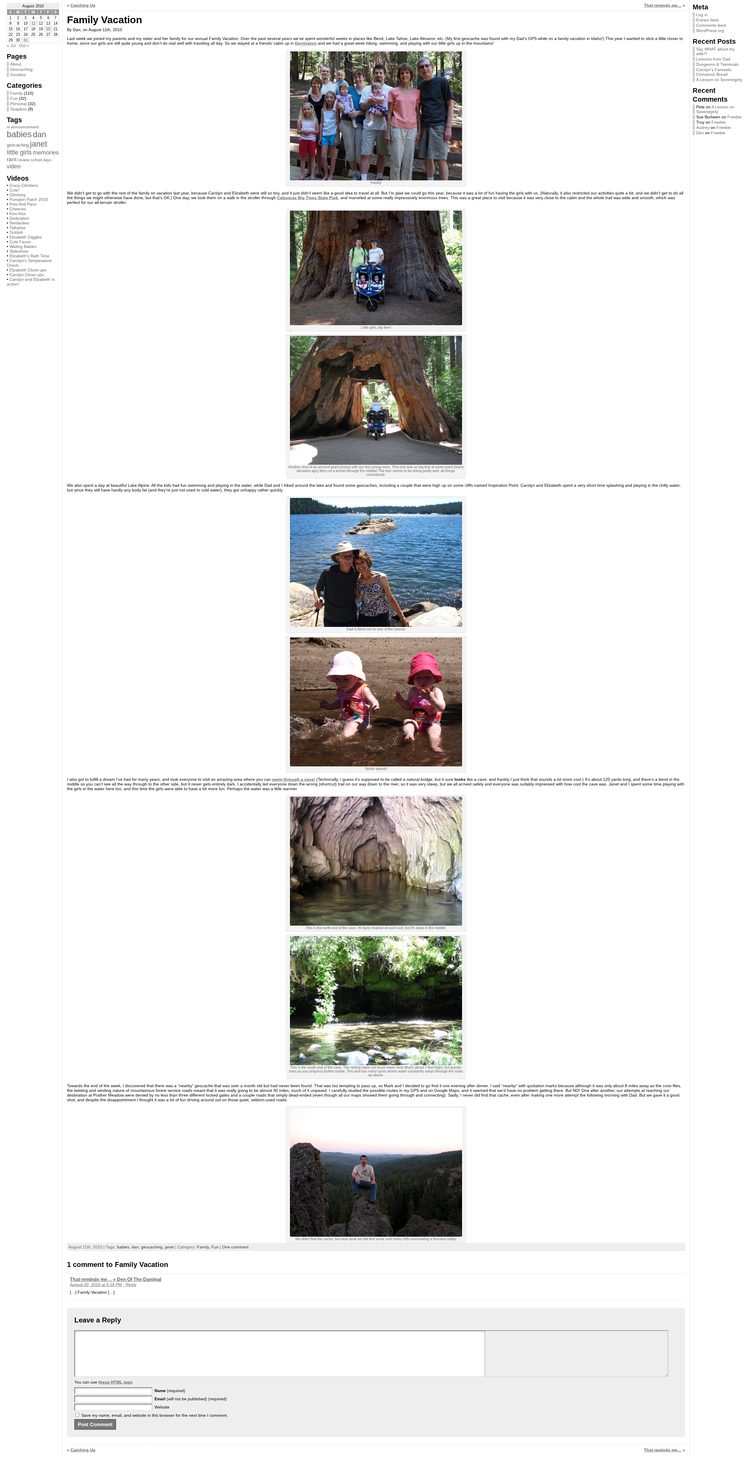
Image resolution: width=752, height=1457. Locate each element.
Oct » (24, 45)
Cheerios (17, 209)
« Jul (11, 45)
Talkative (17, 227)
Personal (18, 103)
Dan (700, 132)
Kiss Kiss (17, 213)
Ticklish (16, 232)
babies (19, 134)
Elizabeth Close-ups (27, 270)
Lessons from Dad (713, 59)
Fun (14, 98)
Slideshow (18, 251)
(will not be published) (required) (191, 1398)
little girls (19, 152)
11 (33, 23)
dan (39, 134)
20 (48, 29)
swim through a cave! (293, 779)
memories (46, 152)
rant (11, 159)
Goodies (18, 74)
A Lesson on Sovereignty (719, 79)
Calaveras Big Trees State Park (307, 197)
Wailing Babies (22, 246)
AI (8, 127)
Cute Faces (20, 241)
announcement (25, 127)
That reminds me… (663, 5)
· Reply (129, 1284)
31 (26, 40)
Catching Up (82, 5)
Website (162, 1407)
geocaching (18, 144)
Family (16, 93)
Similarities (19, 223)
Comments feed (711, 25)
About (15, 64)
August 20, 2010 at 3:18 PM (96, 1284)
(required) (170, 1390)
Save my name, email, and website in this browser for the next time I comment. (154, 1415)
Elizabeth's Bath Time (29, 256)
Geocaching (21, 69)
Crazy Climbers (23, 185)
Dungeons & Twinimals (717, 64)
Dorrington (306, 43)
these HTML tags (115, 1382)
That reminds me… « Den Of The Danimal (115, 1279)
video (14, 166)
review (24, 159)
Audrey (702, 127)
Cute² (14, 190)
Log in (702, 14)
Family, (204, 1247)
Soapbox (18, 109)
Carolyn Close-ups (26, 274)
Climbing (17, 194)
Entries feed (707, 20)
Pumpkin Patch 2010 (28, 199)
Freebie (734, 117)
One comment (235, 1247)
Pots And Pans (22, 204)
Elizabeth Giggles (25, 237)
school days (41, 160)
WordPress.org (710, 30)
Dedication (19, 218)
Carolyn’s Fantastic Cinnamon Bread (714, 72)
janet (38, 143)
